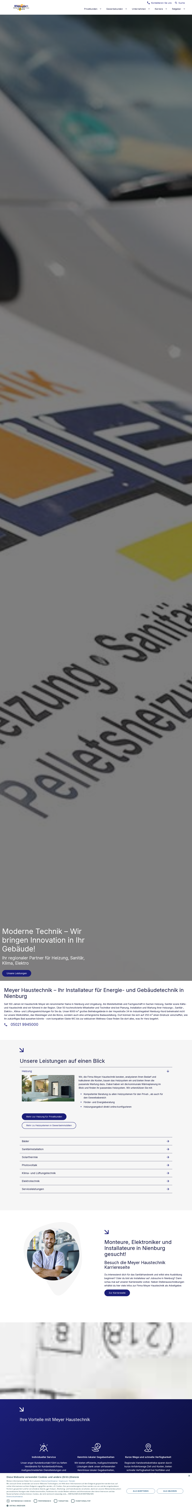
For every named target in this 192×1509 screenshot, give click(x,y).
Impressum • (64, 1481)
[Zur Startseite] (21, 7)
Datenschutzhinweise (15, 1496)
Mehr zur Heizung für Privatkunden (44, 1116)
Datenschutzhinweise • (50, 1481)
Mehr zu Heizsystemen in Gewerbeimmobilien (49, 1125)
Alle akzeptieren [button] (141, 1491)
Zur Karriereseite (117, 1293)
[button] (96, 1071)
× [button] (189, 1476)
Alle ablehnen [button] (170, 1491)
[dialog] (96, 1491)
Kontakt (72, 1481)
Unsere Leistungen (17, 973)
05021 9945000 (24, 1024)
